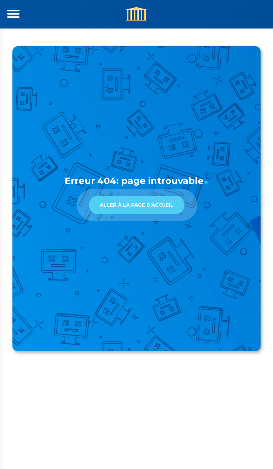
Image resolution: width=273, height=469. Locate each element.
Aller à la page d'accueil (136, 205)
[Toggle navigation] (13, 14)
